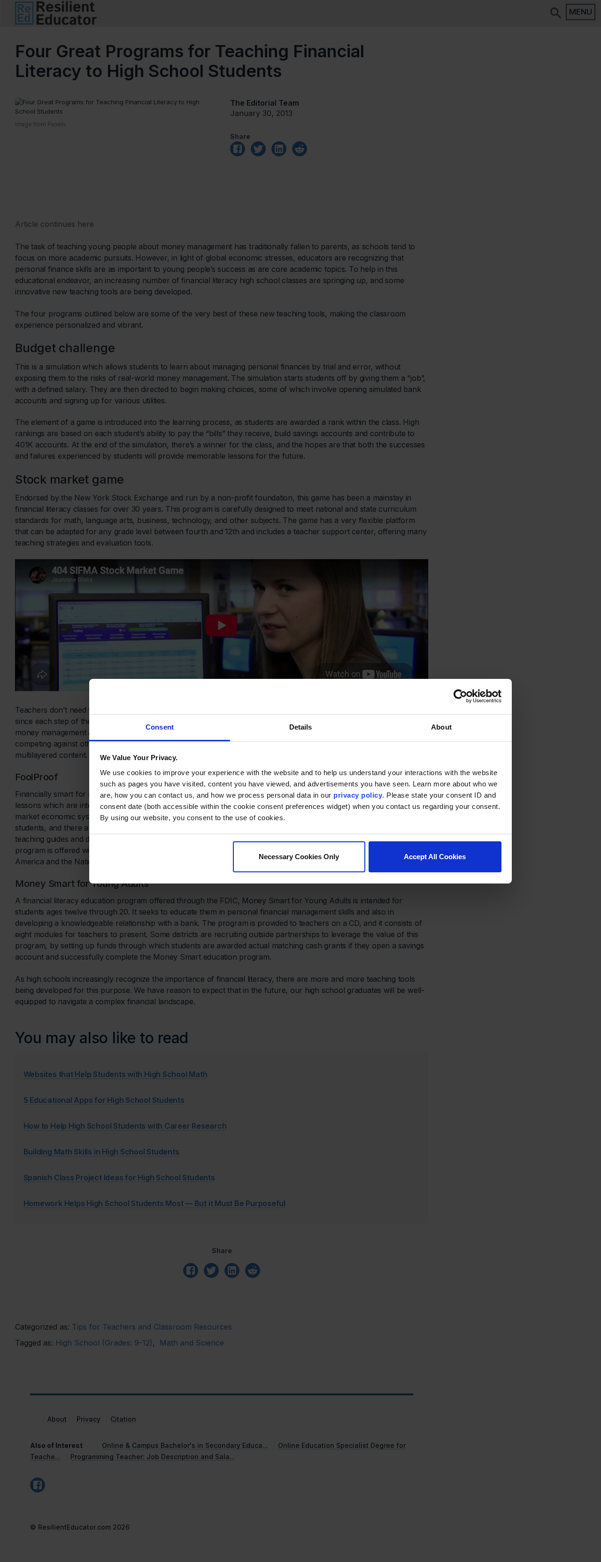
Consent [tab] (160, 727)
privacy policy (357, 795)
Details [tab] (300, 727)
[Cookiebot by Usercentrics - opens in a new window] (460, 696)
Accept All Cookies (435, 857)
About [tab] (441, 727)
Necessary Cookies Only (299, 857)
